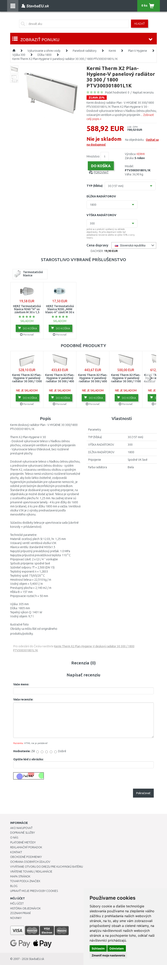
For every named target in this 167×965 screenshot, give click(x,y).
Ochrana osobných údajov (30, 861)
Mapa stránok (20, 876)
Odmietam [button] (116, 948)
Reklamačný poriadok (26, 847)
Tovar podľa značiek (25, 881)
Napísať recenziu (143, 92)
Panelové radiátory (85, 50)
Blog (14, 886)
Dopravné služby (22, 832)
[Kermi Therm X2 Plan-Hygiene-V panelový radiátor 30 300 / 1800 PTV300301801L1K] (52, 94)
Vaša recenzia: (23, 699)
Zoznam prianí (20, 913)
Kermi (112, 50)
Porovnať (101, 172)
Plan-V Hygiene (137, 50)
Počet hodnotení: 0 (117, 92)
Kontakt (16, 852)
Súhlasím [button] (98, 948)
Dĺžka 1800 (44, 54)
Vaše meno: (21, 684)
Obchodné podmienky (26, 856)
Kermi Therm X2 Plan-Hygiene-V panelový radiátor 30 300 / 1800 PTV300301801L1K (65, 58)
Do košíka (29, 328)
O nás (14, 837)
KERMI (141, 154)
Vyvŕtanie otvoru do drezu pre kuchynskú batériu (46, 866)
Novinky (16, 918)
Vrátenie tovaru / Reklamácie (31, 871)
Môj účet (17, 903)
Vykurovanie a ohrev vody (43, 50)
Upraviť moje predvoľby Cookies (34, 890)
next (150, 378)
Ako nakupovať (21, 828)
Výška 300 (18, 54)
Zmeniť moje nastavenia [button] (108, 955)
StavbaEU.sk (36, 959)
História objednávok (25, 908)
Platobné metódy (23, 842)
